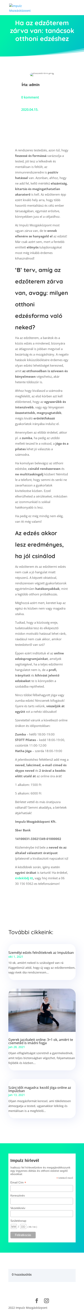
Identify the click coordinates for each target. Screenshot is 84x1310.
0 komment (30, 97)
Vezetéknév (17, 1208)
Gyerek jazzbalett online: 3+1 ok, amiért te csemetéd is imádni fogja (40, 1041)
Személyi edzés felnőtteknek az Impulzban (41, 952)
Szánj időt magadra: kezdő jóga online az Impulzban (39, 1089)
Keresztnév (17, 1195)
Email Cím (18, 1182)
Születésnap (18, 1220)
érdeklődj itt (24, 878)
